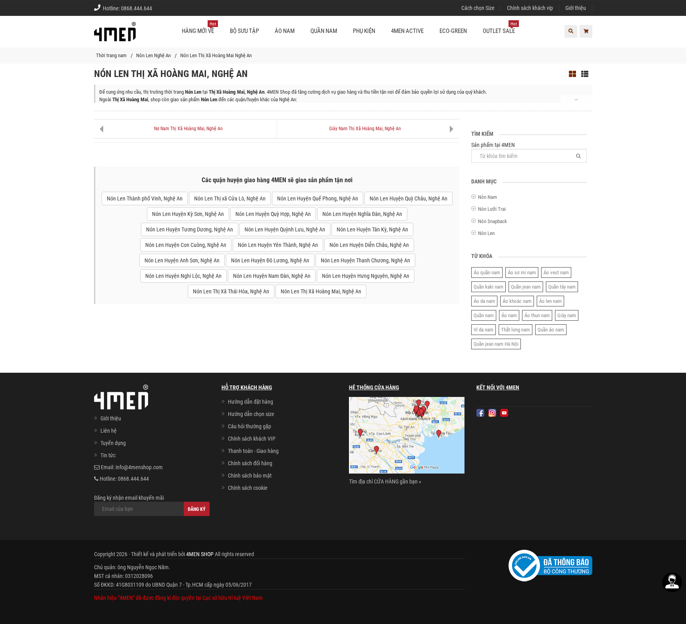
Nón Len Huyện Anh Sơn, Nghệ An (182, 260)
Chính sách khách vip (530, 8)
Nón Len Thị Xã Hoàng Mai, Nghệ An (321, 291)
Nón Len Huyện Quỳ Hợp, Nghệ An (273, 214)
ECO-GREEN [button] (453, 31)
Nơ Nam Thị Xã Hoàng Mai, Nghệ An (188, 128)
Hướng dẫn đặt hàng (250, 402)
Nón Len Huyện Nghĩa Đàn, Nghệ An (362, 214)
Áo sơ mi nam (522, 272)
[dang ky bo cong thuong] (550, 565)
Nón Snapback (492, 221)
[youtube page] (504, 413)
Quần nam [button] (323, 31)
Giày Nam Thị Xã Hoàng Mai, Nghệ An (365, 128)
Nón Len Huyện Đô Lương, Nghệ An (270, 260)
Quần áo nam (551, 330)
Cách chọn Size (478, 8)
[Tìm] (578, 156)
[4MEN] (115, 36)
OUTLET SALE (500, 28)
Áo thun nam (537, 315)
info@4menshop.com (139, 467)
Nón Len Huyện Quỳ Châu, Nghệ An (408, 198)
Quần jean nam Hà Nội (496, 344)
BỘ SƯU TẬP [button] (244, 31)
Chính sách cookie (248, 488)
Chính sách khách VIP (252, 438)
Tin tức (108, 455)
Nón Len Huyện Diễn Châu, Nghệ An (369, 245)
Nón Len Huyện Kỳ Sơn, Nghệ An (188, 214)
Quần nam (484, 315)
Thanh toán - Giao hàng (253, 451)
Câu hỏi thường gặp (249, 426)
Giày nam (566, 315)
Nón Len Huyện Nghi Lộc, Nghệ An (183, 276)
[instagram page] (492, 413)
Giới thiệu (575, 8)
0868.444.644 (136, 8)
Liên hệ (108, 431)
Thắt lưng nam (515, 330)
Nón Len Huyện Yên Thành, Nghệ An (278, 245)
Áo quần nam (487, 272)
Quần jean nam (526, 287)
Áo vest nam (556, 272)
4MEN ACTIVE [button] (407, 31)
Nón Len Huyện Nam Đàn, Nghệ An (271, 276)
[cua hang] (406, 436)
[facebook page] (480, 413)
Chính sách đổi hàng (250, 463)
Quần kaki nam (488, 287)
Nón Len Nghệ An (153, 55)
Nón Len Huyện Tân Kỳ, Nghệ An (372, 229)
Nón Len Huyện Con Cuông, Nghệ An (185, 245)
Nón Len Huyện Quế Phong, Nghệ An (317, 198)
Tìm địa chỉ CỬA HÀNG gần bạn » (385, 481)
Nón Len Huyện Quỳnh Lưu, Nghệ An (285, 229)
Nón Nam (487, 197)
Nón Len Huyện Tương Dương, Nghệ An (189, 229)
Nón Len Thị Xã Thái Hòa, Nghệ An (231, 291)
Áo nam (509, 315)
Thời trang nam (111, 55)
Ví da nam (483, 330)
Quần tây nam (562, 287)
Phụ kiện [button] (364, 31)
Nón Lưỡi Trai (492, 209)
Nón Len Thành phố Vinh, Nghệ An (145, 198)
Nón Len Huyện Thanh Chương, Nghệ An (365, 260)
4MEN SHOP (200, 554)
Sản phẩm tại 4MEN (493, 145)
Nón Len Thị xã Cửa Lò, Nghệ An (230, 198)
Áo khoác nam (517, 301)
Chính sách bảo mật (250, 475)
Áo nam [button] (285, 31)
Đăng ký (197, 509)
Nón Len (486, 233)
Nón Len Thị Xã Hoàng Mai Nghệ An (216, 55)
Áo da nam (484, 301)
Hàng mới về (199, 28)
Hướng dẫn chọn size (251, 414)
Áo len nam (550, 301)
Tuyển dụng (113, 443)
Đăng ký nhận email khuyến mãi (129, 498)
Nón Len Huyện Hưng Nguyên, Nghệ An (365, 276)
